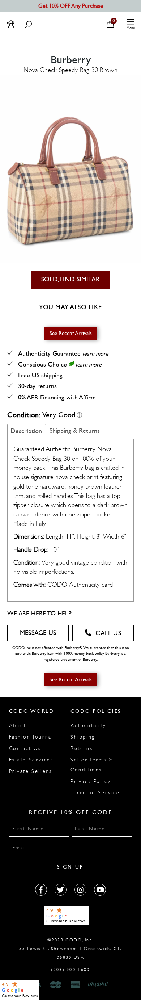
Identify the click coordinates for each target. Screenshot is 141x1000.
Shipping (82, 737)
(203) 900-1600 (70, 969)
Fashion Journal (31, 737)
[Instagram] (80, 890)
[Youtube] (100, 890)
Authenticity (88, 726)
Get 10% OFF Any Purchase (70, 5)
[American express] (76, 984)
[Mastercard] (55, 984)
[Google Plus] (61, 890)
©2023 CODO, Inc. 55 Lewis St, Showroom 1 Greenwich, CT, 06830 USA (70, 948)
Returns (81, 748)
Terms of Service (95, 793)
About (17, 726)
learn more (95, 353)
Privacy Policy (90, 781)
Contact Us (25, 748)
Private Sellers (30, 771)
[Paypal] (99, 984)
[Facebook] (41, 890)
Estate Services (31, 760)
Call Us (108, 633)
